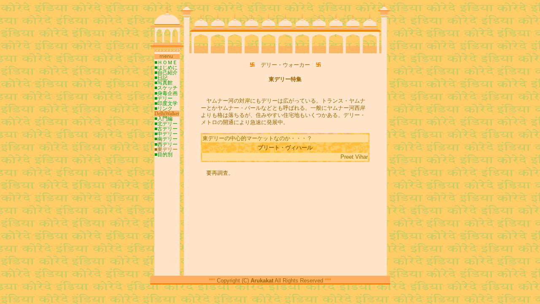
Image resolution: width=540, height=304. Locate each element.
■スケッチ (166, 88)
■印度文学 (166, 103)
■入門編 (163, 119)
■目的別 (163, 154)
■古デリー (166, 129)
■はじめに (166, 68)
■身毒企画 (166, 93)
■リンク (163, 108)
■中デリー (166, 134)
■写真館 (163, 83)
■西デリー (166, 144)
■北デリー (166, 124)
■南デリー (166, 139)
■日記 (160, 78)
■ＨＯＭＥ (166, 62)
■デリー (163, 98)
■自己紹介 (166, 73)
